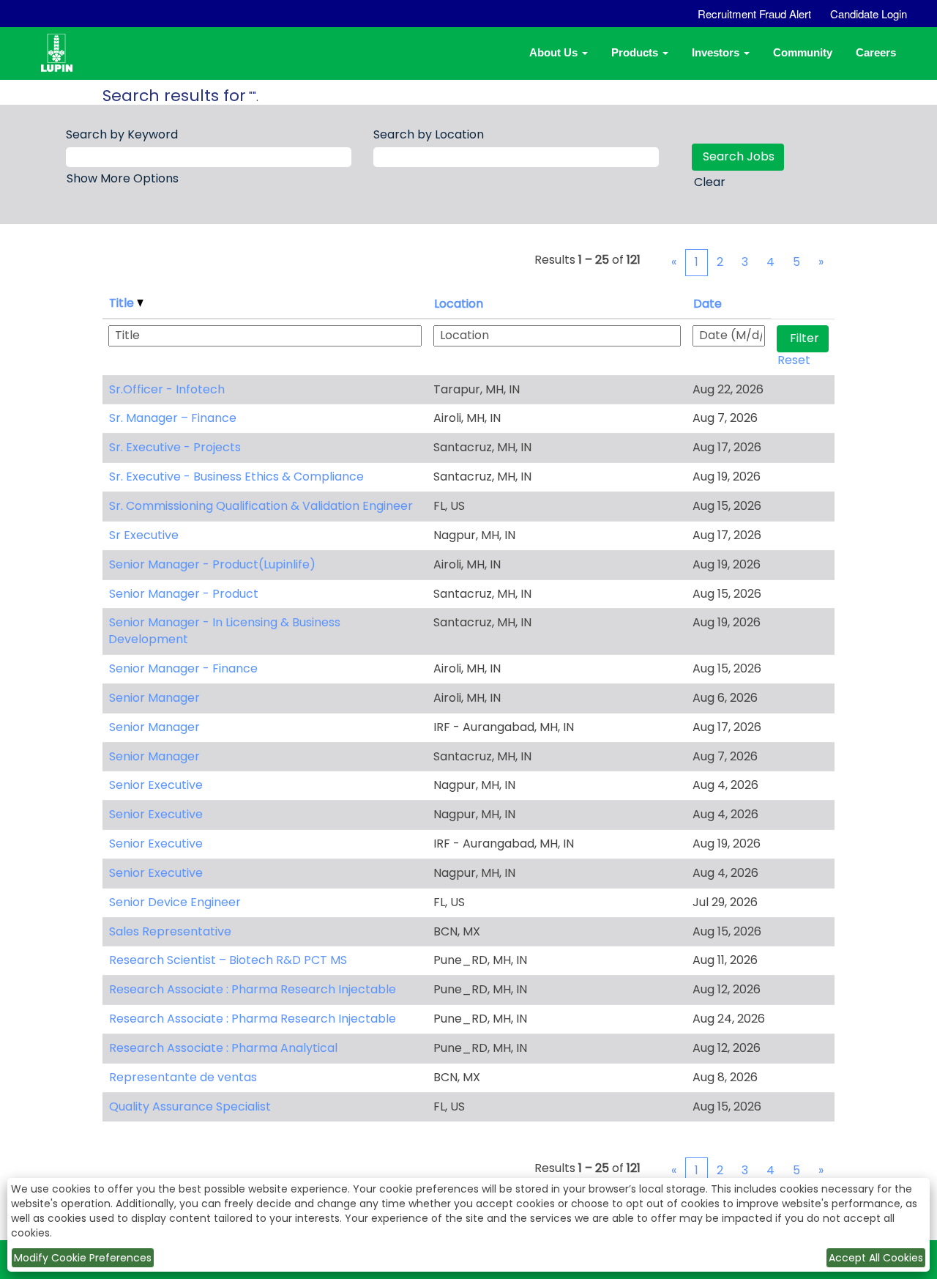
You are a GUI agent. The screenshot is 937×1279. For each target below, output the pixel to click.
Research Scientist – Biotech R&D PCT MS (228, 960)
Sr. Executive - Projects (175, 447)
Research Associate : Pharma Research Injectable (252, 989)
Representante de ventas (183, 1077)
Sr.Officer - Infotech (167, 389)
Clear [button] (709, 182)
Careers (876, 52)
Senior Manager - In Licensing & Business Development (224, 631)
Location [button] (458, 303)
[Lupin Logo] (67, 62)
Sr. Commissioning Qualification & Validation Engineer (261, 505)
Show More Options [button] (123, 178)
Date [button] (707, 303)
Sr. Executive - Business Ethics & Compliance (236, 476)
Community (802, 52)
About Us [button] (555, 52)
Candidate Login (868, 13)
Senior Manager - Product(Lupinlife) (212, 564)
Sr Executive (144, 535)
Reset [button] (793, 360)
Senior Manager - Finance (183, 668)
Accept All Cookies (876, 1257)
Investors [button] (717, 52)
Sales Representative (170, 931)
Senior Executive (156, 784)
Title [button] (123, 302)
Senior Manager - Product (183, 593)
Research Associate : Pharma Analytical (223, 1047)
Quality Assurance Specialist (190, 1106)
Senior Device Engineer (175, 902)
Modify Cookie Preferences (83, 1257)
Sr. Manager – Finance (172, 417)
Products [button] (636, 52)
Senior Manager (154, 697)
